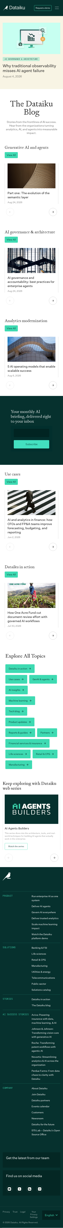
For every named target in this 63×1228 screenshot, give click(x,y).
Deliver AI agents (41, 906)
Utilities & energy (41, 971)
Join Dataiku (38, 1094)
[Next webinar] (54, 858)
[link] (31, 822)
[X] (19, 1189)
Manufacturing (17, 764)
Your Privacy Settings (34, 1214)
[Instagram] (39, 1189)
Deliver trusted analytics (45, 918)
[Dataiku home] (14, 8)
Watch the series (16, 846)
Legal (22, 1211)
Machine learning (18, 700)
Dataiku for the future (43, 1124)
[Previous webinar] (9, 858)
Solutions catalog (41, 989)
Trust (15, 1211)
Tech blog (14, 711)
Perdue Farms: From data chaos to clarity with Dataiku (46, 1074)
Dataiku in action (18, 668)
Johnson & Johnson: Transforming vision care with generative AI (45, 1032)
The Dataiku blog (41, 1005)
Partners (45, 732)
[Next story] (53, 212)
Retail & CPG (43, 754)
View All (11, 155)
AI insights (14, 689)
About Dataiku (39, 1088)
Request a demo (43, 8)
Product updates (18, 721)
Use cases (14, 679)
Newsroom (38, 1118)
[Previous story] (10, 212)
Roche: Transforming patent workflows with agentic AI (44, 1046)
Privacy (6, 1211)
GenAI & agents (41, 679)
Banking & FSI (39, 947)
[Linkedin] (29, 1189)
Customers (38, 1112)
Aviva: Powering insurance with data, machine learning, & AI (44, 1018)
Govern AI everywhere (44, 912)
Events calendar (40, 1106)
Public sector (39, 983)
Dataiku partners (41, 1100)
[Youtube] (9, 1189)
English (49, 1215)
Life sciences (16, 754)
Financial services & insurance (25, 743)
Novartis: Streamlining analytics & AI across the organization (45, 1060)
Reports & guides (18, 732)
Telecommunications (43, 977)
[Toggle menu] (57, 8)
